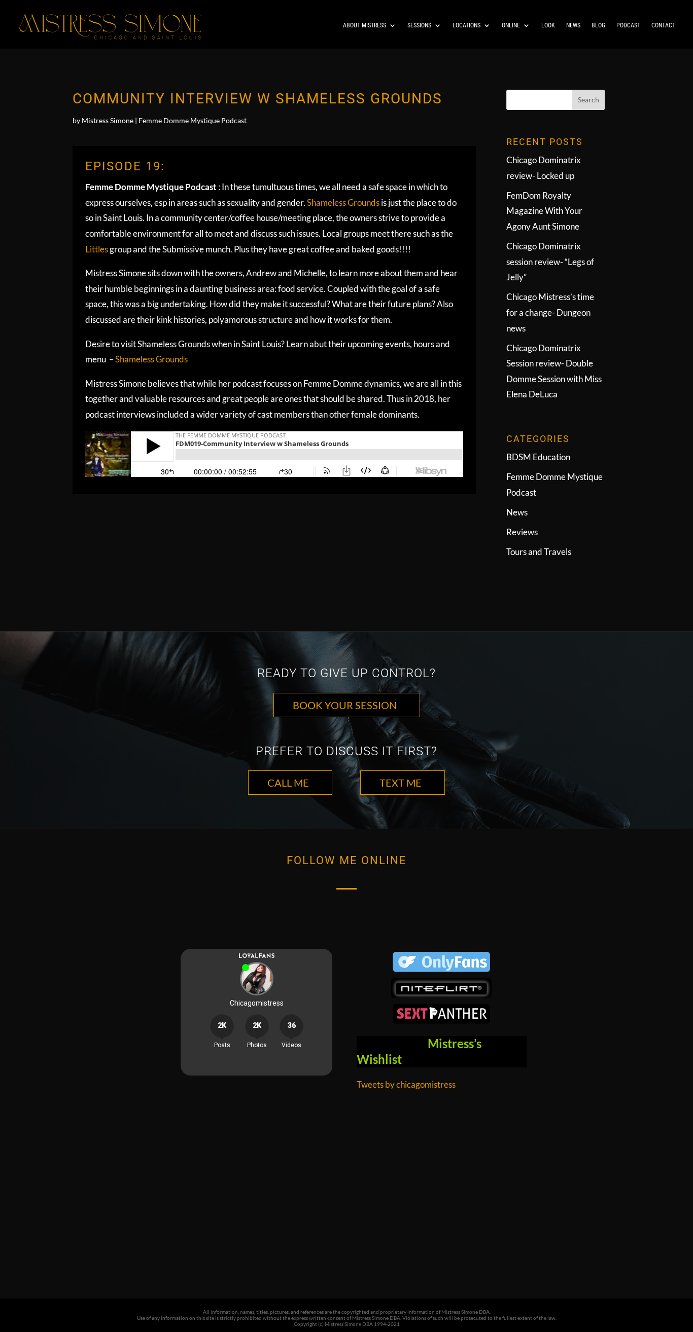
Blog (598, 25)
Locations (466, 25)
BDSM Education (538, 457)
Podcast (628, 25)
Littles (96, 249)
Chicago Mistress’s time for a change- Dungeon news (550, 312)
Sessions (419, 25)
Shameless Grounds (343, 202)
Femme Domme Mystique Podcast (192, 120)
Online (511, 25)
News (573, 25)
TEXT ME (400, 782)
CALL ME (288, 782)
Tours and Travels (538, 551)
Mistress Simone (107, 120)
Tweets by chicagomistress (406, 1084)
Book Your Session (345, 705)
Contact (663, 25)
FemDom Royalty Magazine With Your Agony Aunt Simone (544, 211)
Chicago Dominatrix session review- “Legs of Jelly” (550, 261)
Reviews (522, 532)
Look (548, 25)
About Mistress (364, 25)
